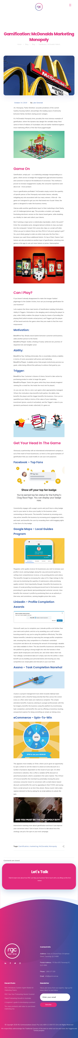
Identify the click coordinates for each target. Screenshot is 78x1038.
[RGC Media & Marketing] (39, 7)
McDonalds (43, 846)
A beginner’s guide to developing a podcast (20, 1002)
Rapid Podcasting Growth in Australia (18, 998)
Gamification (23, 846)
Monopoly (53, 846)
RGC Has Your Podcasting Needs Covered (19, 994)
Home (19, 44)
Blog (26, 44)
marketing (34, 846)
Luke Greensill (38, 103)
